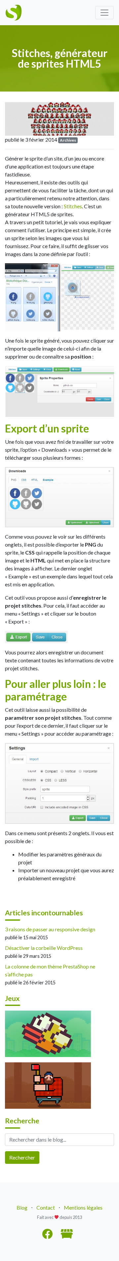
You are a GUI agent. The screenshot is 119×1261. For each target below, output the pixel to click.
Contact (45, 1207)
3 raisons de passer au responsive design (50, 929)
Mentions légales (83, 1207)
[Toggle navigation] (104, 12)
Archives (68, 140)
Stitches (73, 206)
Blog (22, 1207)
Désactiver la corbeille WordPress (44, 948)
